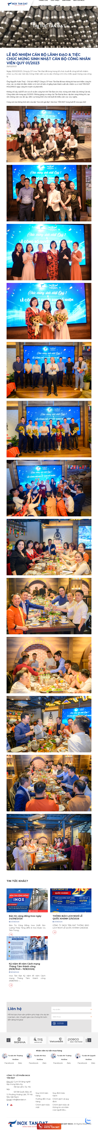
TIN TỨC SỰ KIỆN (44, 6)
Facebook (9, 1063)
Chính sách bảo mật (43, 1106)
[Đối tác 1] (57, 1040)
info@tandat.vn (19, 1099)
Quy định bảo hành (59, 1094)
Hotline (15, 1059)
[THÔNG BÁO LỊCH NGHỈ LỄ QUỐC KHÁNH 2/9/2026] (54, 932)
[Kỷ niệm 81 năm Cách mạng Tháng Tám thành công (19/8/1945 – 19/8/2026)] (11, 985)
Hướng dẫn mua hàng (43, 1100)
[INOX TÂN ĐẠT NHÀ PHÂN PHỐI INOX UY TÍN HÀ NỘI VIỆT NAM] (17, 4)
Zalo (20, 1063)
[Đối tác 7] (39, 1040)
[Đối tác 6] (20, 1040)
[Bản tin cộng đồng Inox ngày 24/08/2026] (11, 935)
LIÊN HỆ (57, 6)
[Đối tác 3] (76, 1040)
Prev (8, 1040)
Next (89, 1040)
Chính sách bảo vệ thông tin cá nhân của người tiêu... (61, 1107)
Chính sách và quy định (61, 1100)
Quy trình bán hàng (42, 1094)
